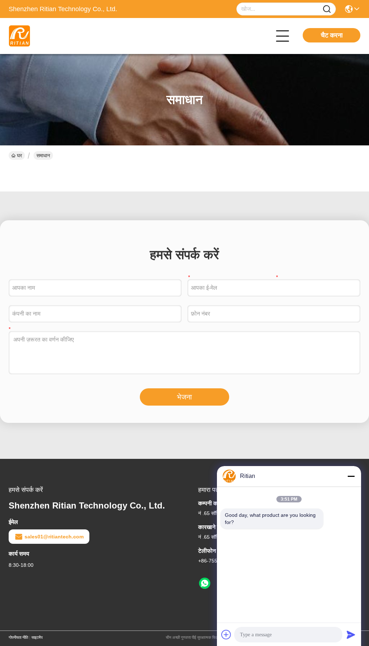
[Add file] (226, 634)
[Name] (327, 9)
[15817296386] (204, 583)
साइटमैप (37, 637)
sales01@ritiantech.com (54, 536)
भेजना (184, 397)
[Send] (351, 634)
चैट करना (332, 35)
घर (19, 155)
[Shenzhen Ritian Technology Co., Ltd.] (48, 36)
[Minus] (351, 476)
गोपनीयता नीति (18, 637)
